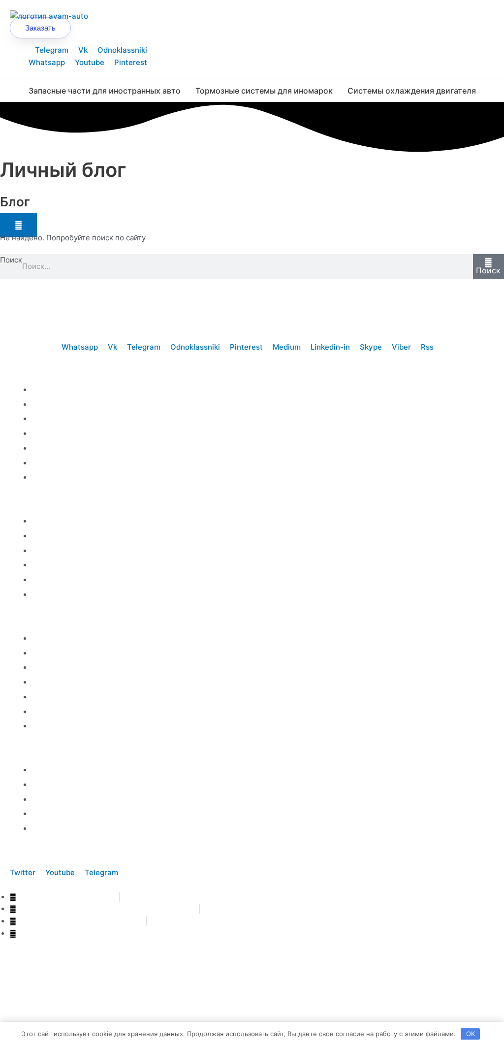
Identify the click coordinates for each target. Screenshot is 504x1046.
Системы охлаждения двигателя (411, 91)
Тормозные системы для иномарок (264, 91)
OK (470, 1034)
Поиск (11, 259)
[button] (18, 225)
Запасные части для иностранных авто (105, 91)
